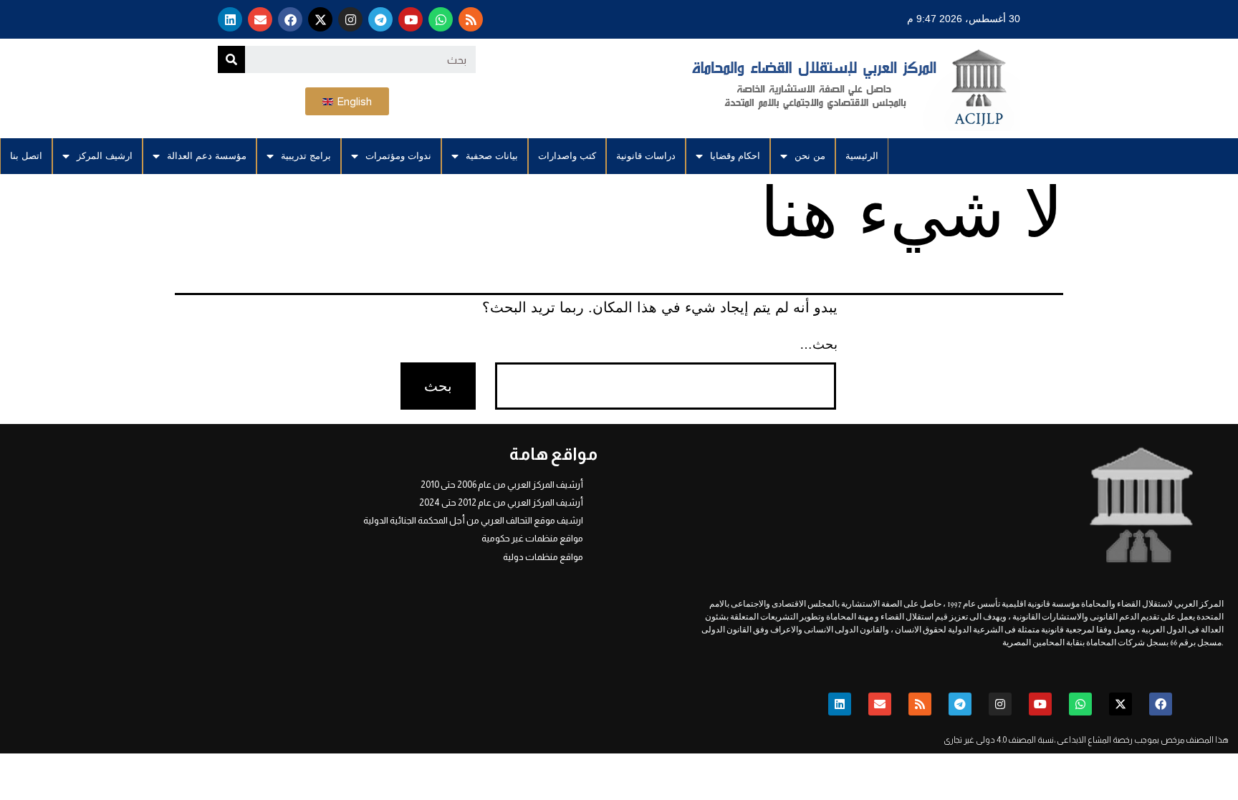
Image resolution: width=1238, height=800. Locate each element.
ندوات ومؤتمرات (398, 155)
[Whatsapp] (440, 19)
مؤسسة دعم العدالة (206, 155)
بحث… (819, 344)
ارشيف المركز (105, 155)
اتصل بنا (26, 155)
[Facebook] (290, 19)
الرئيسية (861, 155)
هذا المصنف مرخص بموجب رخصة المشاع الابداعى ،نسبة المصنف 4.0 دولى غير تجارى (1086, 740)
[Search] (231, 59)
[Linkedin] (230, 19)
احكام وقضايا (735, 155)
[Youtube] (410, 19)
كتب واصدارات (567, 155)
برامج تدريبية (306, 155)
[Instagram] (350, 19)
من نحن (810, 155)
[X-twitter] (320, 19)
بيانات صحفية (492, 155)
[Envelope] (260, 19)
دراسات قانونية (646, 155)
